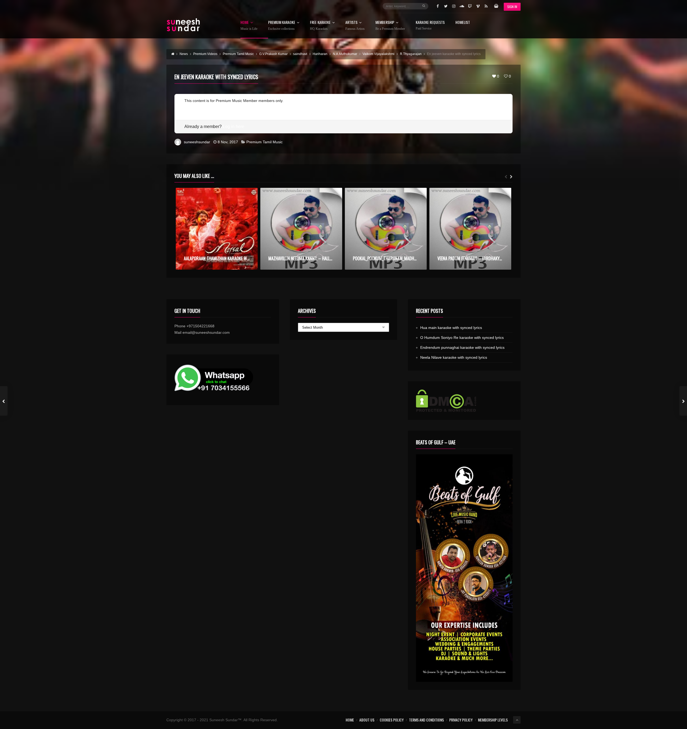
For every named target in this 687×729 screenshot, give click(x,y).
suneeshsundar (197, 142)
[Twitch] (469, 6)
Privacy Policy (461, 720)
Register (191, 107)
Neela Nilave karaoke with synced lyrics (453, 357)
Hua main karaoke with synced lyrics (451, 327)
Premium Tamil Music (264, 142)
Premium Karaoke (281, 25)
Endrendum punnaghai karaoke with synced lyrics (462, 347)
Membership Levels (493, 720)
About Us (366, 720)
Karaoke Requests (430, 25)
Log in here (233, 126)
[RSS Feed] (486, 6)
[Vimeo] (477, 6)
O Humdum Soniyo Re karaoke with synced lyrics (462, 337)
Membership (390, 25)
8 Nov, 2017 (228, 142)
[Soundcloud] (461, 6)
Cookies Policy (392, 720)
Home (248, 25)
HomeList (462, 22)
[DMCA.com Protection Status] (464, 400)
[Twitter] (445, 6)
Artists (355, 25)
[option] (216, 229)
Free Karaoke (320, 25)
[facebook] (437, 6)
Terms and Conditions (426, 720)
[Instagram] (453, 6)
